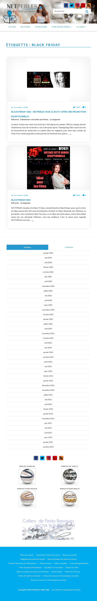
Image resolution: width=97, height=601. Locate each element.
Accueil (12, 27)
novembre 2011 (48, 418)
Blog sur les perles (70, 555)
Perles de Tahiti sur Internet (29, 576)
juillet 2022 (48, 291)
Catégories (69, 247)
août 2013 (48, 362)
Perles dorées (56, 572)
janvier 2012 (48, 414)
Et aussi (80, 27)
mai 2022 (48, 295)
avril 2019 (48, 328)
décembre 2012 (48, 385)
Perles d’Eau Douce (72, 572)
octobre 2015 (48, 338)
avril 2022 (48, 300)
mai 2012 (48, 399)
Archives (27, 247)
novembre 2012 (48, 390)
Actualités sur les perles (53, 567)
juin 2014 (48, 347)
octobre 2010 (48, 447)
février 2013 (48, 376)
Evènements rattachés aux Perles (34, 119)
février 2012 (48, 409)
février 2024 (48, 267)
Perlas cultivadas (60, 563)
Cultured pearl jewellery (79, 563)
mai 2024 (48, 258)
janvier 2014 (48, 352)
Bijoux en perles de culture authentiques (33, 572)
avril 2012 (48, 404)
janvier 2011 (48, 442)
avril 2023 (48, 281)
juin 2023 (48, 277)
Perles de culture (26, 555)
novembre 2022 (48, 286)
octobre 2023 (48, 272)
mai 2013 (48, 366)
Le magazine (41, 27)
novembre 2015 (48, 333)
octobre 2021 (48, 314)
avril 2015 (48, 343)
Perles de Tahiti (72, 567)
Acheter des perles (61, 27)
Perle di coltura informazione (30, 567)
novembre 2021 (48, 310)
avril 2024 (48, 262)
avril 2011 (48, 433)
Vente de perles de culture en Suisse (62, 559)
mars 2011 (48, 437)
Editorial (25, 27)
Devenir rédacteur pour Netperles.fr (23, 563)
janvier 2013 (48, 381)
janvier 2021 (48, 319)
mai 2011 (48, 428)
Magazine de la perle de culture (33, 559)
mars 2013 (48, 371)
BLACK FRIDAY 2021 (21, 200)
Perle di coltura (45, 563)
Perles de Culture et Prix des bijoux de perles (61, 576)
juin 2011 (48, 423)
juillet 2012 (48, 395)
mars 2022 (48, 305)
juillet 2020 (48, 324)
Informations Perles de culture (48, 555)
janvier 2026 (48, 253)
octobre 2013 (48, 357)
